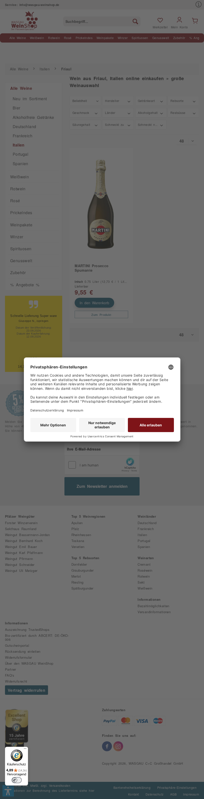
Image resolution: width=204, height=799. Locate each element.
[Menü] (25, 750)
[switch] (17, 780)
